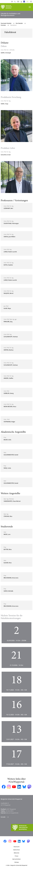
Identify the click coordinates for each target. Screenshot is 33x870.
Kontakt (3, 817)
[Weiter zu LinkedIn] (19, 787)
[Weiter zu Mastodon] (29, 787)
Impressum (16, 846)
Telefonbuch (15, 1)
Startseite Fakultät (6, 23)
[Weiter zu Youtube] (14, 786)
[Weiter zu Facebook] (4, 787)
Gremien (3, 25)
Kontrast (12, 1)
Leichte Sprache (24, 1)
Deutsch (28, 1)
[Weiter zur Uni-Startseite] (8, 6)
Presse (16, 856)
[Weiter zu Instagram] (9, 787)
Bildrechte (16, 853)
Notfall (21, 1)
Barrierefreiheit (16, 859)
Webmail (18, 1)
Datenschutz (16, 849)
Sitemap (16, 862)
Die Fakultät (19, 23)
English (31, 1)
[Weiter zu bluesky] (24, 786)
